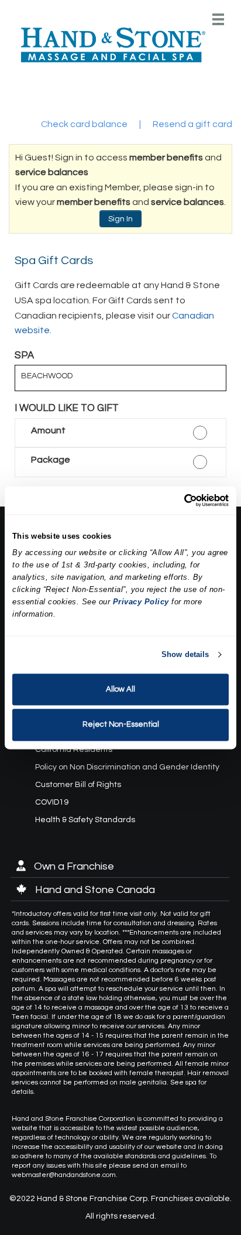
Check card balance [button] (84, 124)
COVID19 (51, 802)
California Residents (73, 749)
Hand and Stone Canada (94, 889)
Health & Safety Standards (85, 820)
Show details (185, 654)
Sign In (120, 219)
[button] (120, 433)
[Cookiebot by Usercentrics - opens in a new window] (177, 500)
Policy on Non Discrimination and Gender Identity (127, 767)
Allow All (120, 689)
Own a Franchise (73, 866)
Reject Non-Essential (120, 725)
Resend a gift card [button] (192, 124)
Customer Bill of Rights (78, 785)
